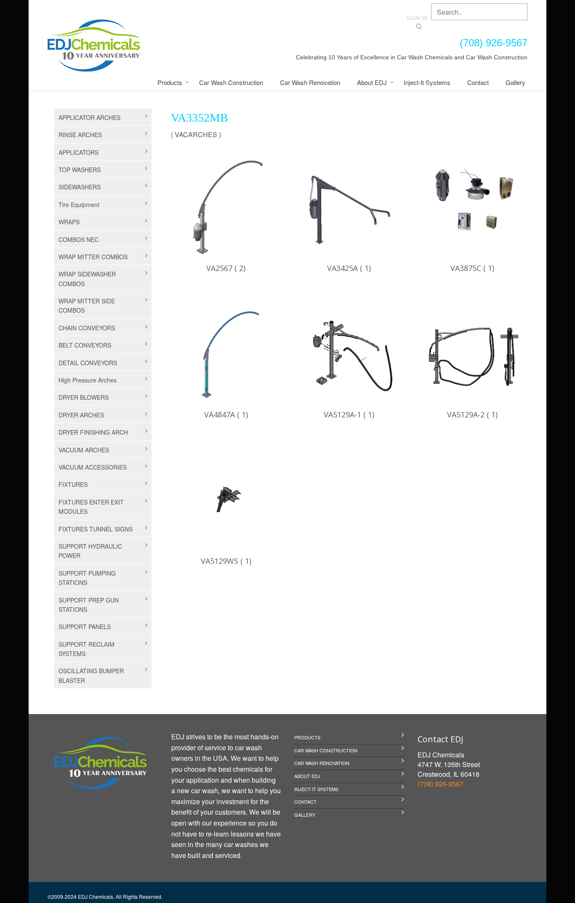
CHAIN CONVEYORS (87, 328)
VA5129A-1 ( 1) (349, 414)
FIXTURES (73, 484)
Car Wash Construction (231, 82)
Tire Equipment (79, 204)
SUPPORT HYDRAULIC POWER (90, 551)
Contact (478, 82)
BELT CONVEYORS (85, 345)
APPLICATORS (78, 152)
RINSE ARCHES (80, 134)
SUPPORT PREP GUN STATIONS (89, 605)
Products (169, 82)
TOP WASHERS (80, 169)
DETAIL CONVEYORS (88, 363)
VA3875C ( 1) (472, 268)
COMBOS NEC (78, 239)
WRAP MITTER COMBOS (93, 256)
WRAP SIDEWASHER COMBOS (87, 278)
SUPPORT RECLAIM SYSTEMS (86, 649)
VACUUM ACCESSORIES (93, 467)
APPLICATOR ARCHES (89, 117)
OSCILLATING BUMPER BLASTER (91, 675)
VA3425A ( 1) (349, 268)
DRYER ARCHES (81, 415)
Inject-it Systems (427, 82)
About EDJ (372, 82)
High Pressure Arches (88, 380)
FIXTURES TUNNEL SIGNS (96, 529)
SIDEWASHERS (80, 187)
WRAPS (69, 222)
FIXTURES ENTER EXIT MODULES (91, 506)
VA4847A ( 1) (226, 414)
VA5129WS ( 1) (226, 561)
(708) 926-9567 (440, 784)
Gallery (515, 82)
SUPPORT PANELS (85, 626)
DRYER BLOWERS (84, 397)
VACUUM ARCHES (84, 450)
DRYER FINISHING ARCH (93, 432)
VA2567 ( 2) (225, 268)
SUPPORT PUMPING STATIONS (87, 578)
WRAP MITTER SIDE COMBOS (87, 305)
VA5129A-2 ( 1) (472, 414)
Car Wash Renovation (310, 82)
